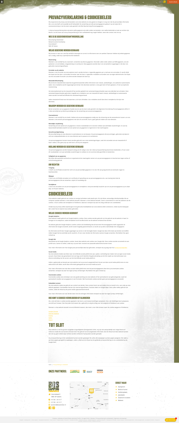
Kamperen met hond (96, 421)
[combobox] (161, 2)
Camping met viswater (74, 419)
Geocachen (66, 419)
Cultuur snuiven (53, 419)
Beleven (120, 400)
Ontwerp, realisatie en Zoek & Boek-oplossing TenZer (66, 418)
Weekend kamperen (92, 419)
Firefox (51, 316)
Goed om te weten (124, 398)
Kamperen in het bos (83, 419)
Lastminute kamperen (101, 419)
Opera (50, 320)
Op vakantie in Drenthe (149, 419)
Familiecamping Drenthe (129, 419)
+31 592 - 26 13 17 (56, 399)
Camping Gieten (27, 419)
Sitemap (92, 418)
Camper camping (120, 419)
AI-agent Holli (85, 418)
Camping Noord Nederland (44, 419)
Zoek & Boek (173, 2)
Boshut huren (122, 389)
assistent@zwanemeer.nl (58, 405)
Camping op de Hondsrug (111, 419)
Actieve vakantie (35, 419)
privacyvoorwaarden (121, 247)
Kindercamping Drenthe (139, 419)
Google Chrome (53, 311)
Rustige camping (60, 419)
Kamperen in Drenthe (87, 421)
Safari (50, 318)
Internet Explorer (54, 313)
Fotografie (21, 419)
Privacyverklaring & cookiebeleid (104, 418)
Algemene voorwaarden (120, 418)
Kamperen (121, 387)
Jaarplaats (121, 395)
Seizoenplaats (122, 392)
